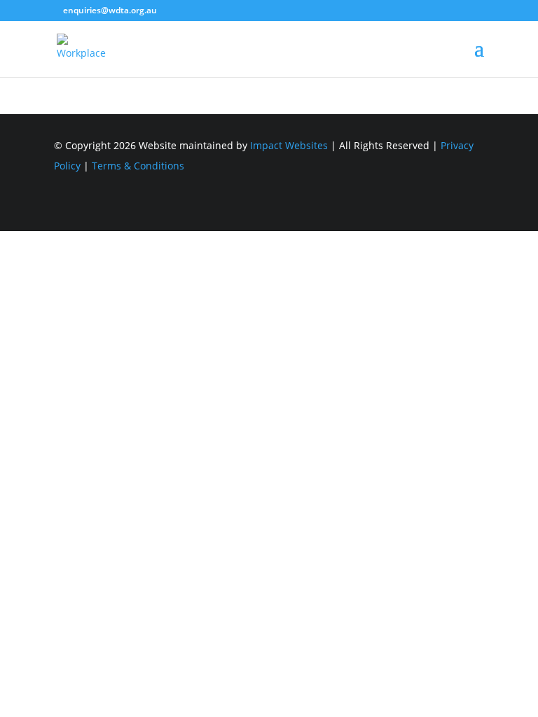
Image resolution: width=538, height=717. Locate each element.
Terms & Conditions (138, 165)
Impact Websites (289, 145)
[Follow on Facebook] (473, 214)
